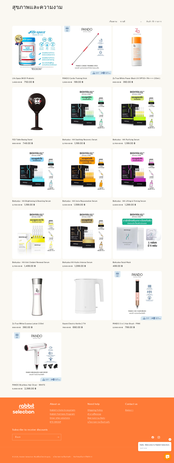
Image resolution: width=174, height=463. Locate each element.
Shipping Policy (95, 410)
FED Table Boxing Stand (22, 139)
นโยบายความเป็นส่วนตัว (99, 422)
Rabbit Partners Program (62, 414)
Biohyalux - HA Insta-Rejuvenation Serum (79, 201)
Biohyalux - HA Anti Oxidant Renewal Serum (30, 262)
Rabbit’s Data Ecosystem (62, 410)
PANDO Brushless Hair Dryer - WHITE (28, 385)
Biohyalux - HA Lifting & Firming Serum (129, 201)
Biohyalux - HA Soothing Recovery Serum (79, 139)
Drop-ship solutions (60, 418)
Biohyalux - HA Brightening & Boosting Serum (31, 201)
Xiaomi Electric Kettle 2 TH (74, 323)
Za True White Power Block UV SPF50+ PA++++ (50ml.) (136, 78)
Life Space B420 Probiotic (23, 78)
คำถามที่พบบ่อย (94, 414)
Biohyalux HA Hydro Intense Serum (77, 262)
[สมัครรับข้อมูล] (58, 437)
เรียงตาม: (113, 21)
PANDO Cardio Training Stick (74, 78)
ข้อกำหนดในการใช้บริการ (82, 457)
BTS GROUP (55, 422)
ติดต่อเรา (129, 410)
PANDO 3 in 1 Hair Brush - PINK (126, 323)
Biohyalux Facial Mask (122, 262)
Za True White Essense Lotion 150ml (28, 323)
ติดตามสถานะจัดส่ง (96, 418)
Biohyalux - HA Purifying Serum (126, 139)
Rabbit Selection (26, 457)
